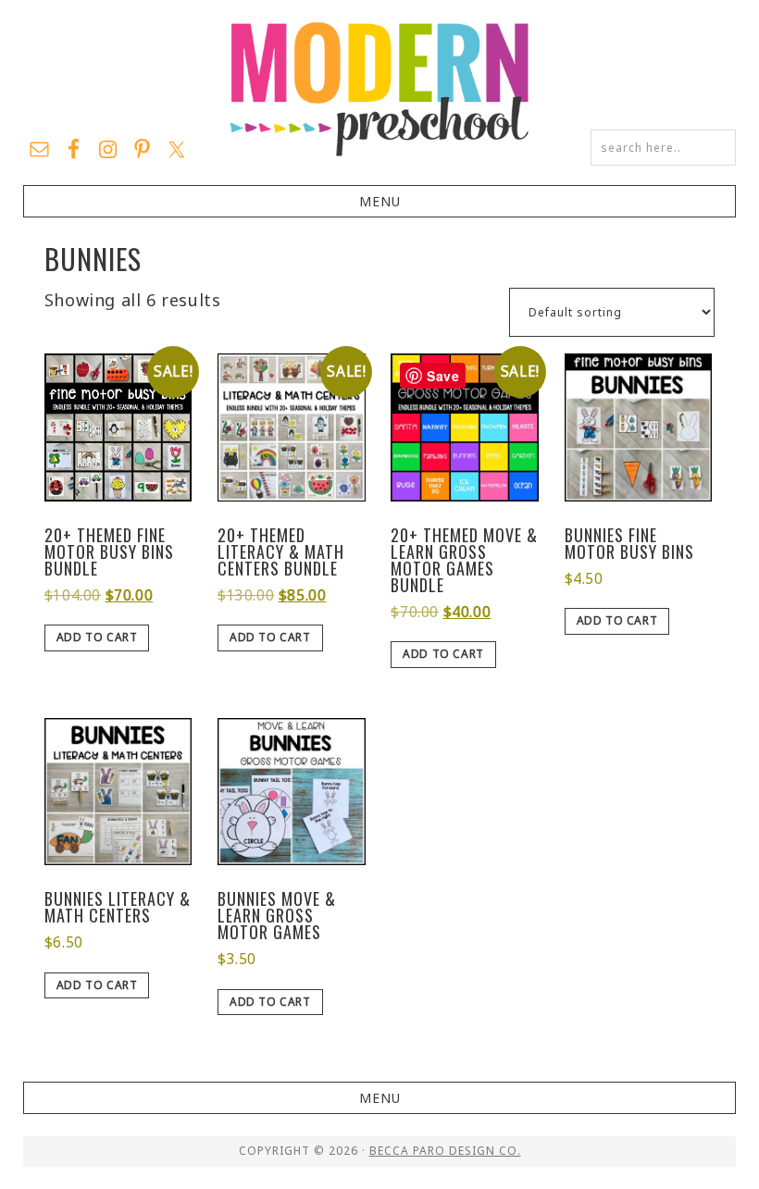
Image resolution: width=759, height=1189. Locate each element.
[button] (380, 201)
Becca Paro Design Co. (445, 1150)
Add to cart (97, 637)
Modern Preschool (379, 88)
